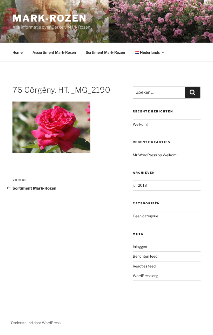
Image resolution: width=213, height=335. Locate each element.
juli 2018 (140, 185)
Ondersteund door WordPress (36, 322)
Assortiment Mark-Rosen (54, 52)
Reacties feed (144, 266)
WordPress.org (145, 275)
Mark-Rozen (49, 18)
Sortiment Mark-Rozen (105, 52)
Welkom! (140, 124)
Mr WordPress (145, 155)
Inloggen (140, 246)
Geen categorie (145, 216)
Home (17, 52)
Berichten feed (145, 256)
